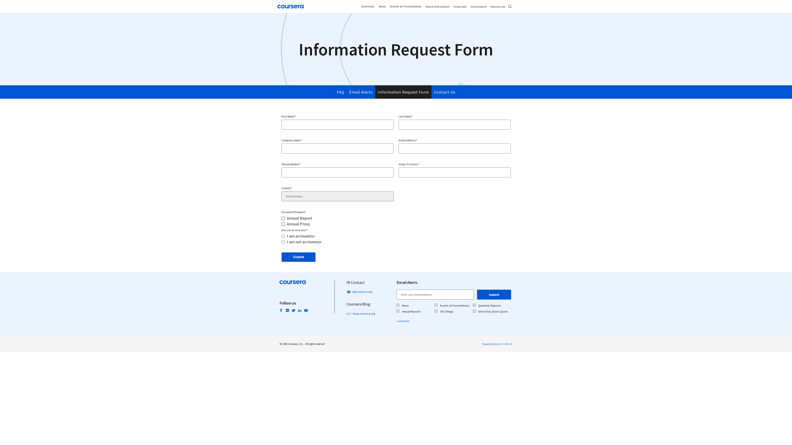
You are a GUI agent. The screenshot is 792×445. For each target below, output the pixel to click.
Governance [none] (479, 6)
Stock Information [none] (438, 6)
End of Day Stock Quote (493, 311)
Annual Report (299, 218)
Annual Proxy (298, 223)
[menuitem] (438, 7)
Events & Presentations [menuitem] (406, 6)
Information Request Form (403, 92)
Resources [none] (498, 6)
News (405, 305)
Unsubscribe (403, 321)
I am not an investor (304, 241)
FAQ (340, 92)
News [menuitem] (382, 6)
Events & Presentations (454, 305)
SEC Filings (446, 311)
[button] (510, 6)
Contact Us (444, 92)
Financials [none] (460, 6)
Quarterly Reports (489, 305)
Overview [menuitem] (367, 6)
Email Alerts (361, 92)
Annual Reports (411, 311)
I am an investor (301, 236)
